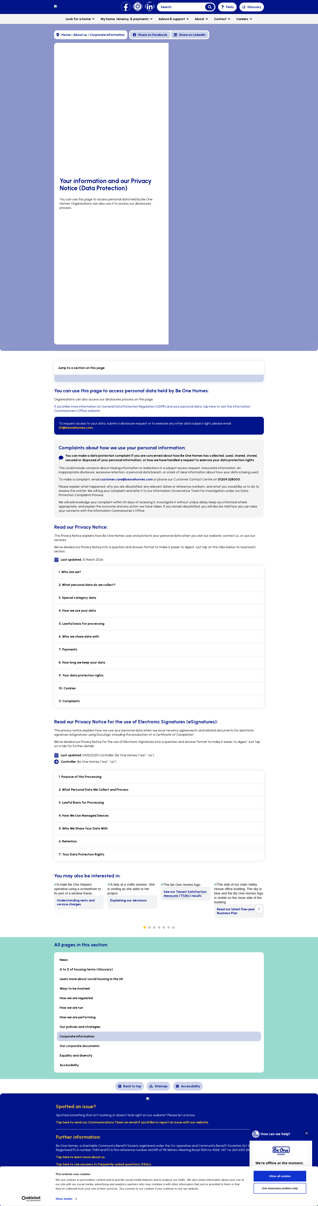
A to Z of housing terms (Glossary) (86, 969)
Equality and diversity (76, 1055)
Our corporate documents (80, 1046)
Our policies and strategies (80, 1027)
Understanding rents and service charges (76, 902)
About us (80, 35)
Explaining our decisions (128, 900)
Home (65, 35)
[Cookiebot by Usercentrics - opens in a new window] (31, 1199)
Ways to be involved (75, 988)
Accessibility (69, 1065)
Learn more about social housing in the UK (91, 979)
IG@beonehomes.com (76, 428)
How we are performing (78, 1017)
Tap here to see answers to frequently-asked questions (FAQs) (103, 1164)
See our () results (185, 894)
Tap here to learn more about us (80, 1157)
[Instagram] (137, 6)
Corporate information (107, 35)
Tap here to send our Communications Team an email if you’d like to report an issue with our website (132, 1122)
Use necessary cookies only (280, 1188)
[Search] (209, 7)
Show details (64, 1198)
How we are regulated (76, 998)
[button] (227, 7)
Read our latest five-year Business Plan (236, 911)
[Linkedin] (149, 6)
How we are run (71, 1008)
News (64, 960)
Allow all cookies (280, 1176)
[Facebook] (125, 6)
